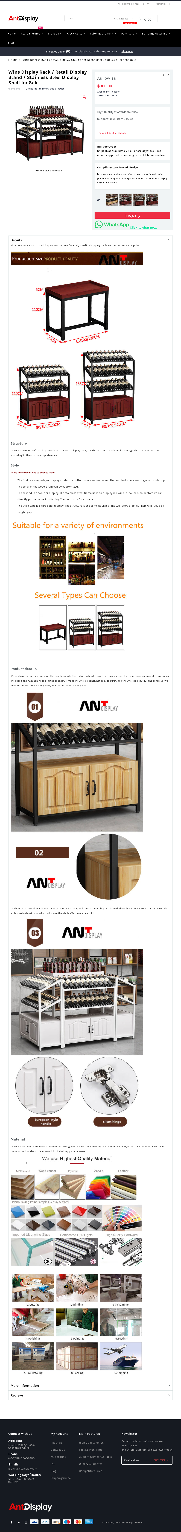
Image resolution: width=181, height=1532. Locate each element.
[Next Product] (168, 74)
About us (56, 1442)
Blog (53, 1471)
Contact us (58, 1449)
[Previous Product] (163, 74)
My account (58, 1456)
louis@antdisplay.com (22, 1468)
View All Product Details (113, 133)
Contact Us (163, 3)
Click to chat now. (143, 227)
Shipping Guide (61, 1478)
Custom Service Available (95, 1456)
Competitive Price (90, 1471)
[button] (84, 100)
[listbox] (132, 200)
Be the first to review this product (45, 88)
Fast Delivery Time (90, 1449)
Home (12, 60)
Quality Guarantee (90, 1463)
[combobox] (104, 18)
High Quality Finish (91, 1442)
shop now (127, 51)
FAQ (53, 1463)
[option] (112, 200)
